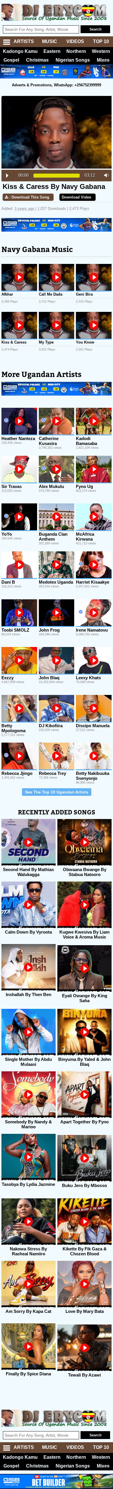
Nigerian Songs (73, 60)
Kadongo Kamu (20, 51)
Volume (105, 175)
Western (101, 51)
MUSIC (49, 41)
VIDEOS (75, 41)
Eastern (52, 51)
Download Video (76, 197)
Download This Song (30, 197)
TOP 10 (101, 41)
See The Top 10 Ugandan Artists (56, 792)
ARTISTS (24, 41)
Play (7, 175)
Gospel (11, 60)
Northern (76, 51)
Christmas (37, 60)
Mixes (103, 60)
